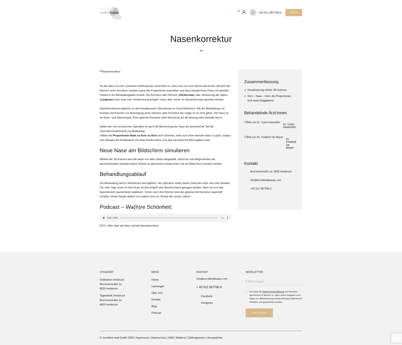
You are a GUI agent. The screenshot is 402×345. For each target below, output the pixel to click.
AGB (171, 337)
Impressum (142, 337)
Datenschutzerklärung (273, 291)
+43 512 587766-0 (260, 188)
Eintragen (259, 313)
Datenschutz (158, 337)
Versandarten (214, 337)
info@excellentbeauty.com (265, 180)
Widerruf (181, 337)
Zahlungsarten (196, 337)
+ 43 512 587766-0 (209, 287)
